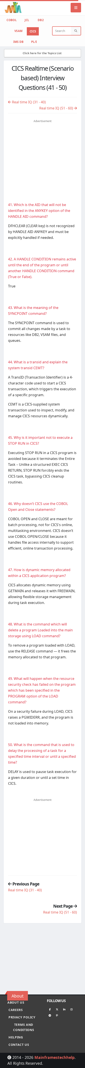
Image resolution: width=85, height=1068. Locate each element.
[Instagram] (71, 1009)
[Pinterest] (57, 1015)
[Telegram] (50, 1015)
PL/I (34, 42)
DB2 (41, 20)
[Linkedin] (64, 1009)
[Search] (76, 31)
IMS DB (18, 42)
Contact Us (18, 1045)
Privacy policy (22, 1017)
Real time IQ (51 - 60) (56, 108)
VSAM (18, 31)
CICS (33, 31)
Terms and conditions (23, 1027)
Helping (15, 1037)
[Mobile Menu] (76, 7)
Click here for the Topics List (42, 53)
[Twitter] (57, 1009)
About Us (15, 1002)
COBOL (12, 20)
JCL (27, 20)
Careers (15, 1010)
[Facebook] (50, 1009)
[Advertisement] (44, 155)
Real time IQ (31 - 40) (28, 102)
